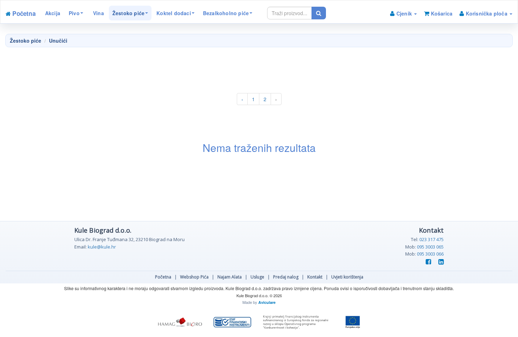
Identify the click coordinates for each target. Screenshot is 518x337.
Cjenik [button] (404, 13)
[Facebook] (427, 262)
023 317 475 (431, 239)
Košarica (440, 13)
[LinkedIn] (439, 262)
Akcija (52, 13)
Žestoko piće (128, 13)
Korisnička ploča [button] (486, 13)
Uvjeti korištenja (347, 277)
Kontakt (314, 277)
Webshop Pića (194, 277)
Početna (163, 277)
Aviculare (267, 302)
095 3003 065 (430, 247)
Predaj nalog (285, 277)
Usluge (257, 277)
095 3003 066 (430, 254)
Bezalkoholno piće (226, 13)
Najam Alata (229, 277)
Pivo (74, 13)
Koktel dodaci (173, 13)
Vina (98, 13)
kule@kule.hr (102, 247)
